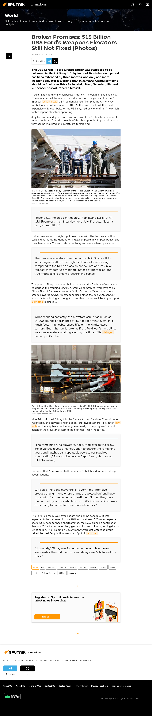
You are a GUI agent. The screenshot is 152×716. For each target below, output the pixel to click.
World (35, 567)
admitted (37, 301)
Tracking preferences (121, 686)
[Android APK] (12, 696)
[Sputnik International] (14, 7)
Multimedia (86, 660)
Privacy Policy (81, 686)
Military (54, 660)
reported (92, 533)
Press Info (20, 686)
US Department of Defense (43, 414)
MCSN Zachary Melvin (42, 203)
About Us (7, 686)
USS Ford (83, 567)
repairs (35, 573)
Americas (18, 660)
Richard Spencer (48, 573)
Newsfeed (51, 567)
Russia (29, 660)
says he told (50, 101)
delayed (108, 332)
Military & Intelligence (67, 567)
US (42, 567)
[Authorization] (133, 4)
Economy (41, 660)
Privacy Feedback (99, 686)
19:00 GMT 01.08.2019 (41, 54)
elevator (93, 567)
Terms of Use (34, 686)
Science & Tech (69, 660)
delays (112, 567)
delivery (103, 567)
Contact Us (50, 686)
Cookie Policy (64, 686)
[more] (9, 56)
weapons (72, 573)
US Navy (62, 573)
